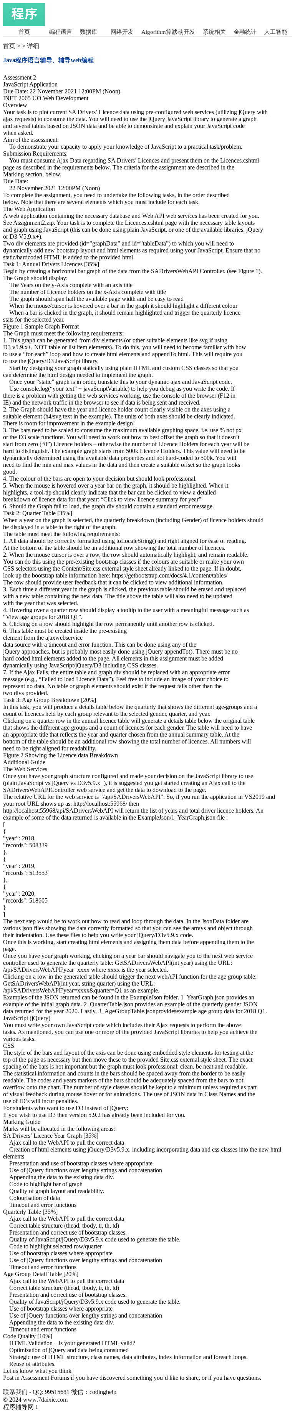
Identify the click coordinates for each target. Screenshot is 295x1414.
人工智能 (275, 32)
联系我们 (15, 1392)
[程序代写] (24, 24)
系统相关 (214, 32)
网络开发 (122, 32)
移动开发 (183, 32)
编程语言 (60, 32)
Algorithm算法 (159, 32)
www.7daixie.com (45, 1399)
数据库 (88, 32)
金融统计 (245, 32)
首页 (24, 32)
